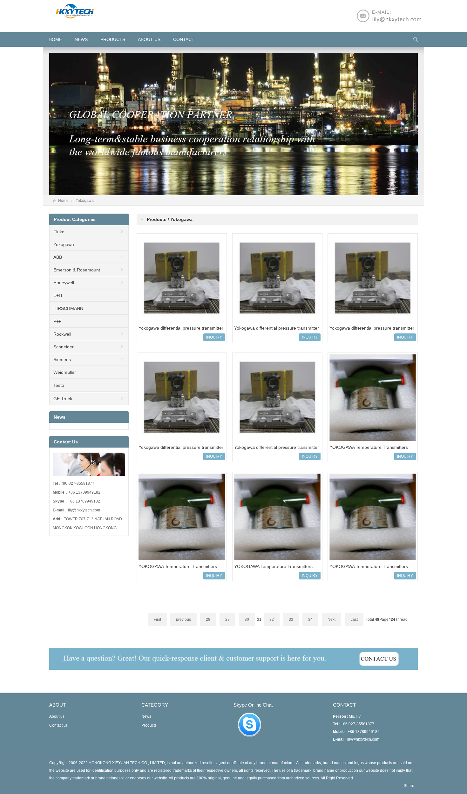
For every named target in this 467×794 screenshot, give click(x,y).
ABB (57, 257)
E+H (57, 295)
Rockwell (62, 334)
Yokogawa (85, 200)
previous (183, 619)
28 (208, 619)
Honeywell (63, 282)
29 (227, 619)
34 (310, 619)
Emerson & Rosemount (76, 269)
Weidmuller (64, 372)
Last (354, 619)
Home (63, 200)
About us (149, 39)
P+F (57, 321)
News (81, 39)
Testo (58, 385)
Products (112, 39)
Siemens (62, 359)
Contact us (58, 725)
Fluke (58, 231)
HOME (55, 39)
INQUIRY (214, 337)
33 (291, 619)
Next (331, 619)
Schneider (63, 346)
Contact (183, 39)
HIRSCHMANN (68, 308)
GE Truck (62, 398)
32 (271, 619)
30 (247, 619)
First (157, 619)
